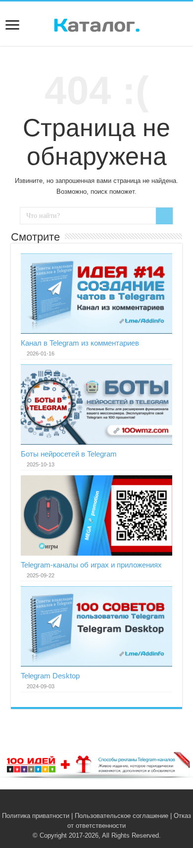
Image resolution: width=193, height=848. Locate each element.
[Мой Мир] (111, 804)
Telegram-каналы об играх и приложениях (91, 565)
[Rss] (81, 804)
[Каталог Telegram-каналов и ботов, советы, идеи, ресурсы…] (96, 23)
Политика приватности (35, 815)
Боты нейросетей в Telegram (69, 454)
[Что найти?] (164, 216)
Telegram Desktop (50, 675)
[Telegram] (102, 804)
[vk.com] (91, 804)
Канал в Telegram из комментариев (80, 343)
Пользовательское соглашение (121, 815)
